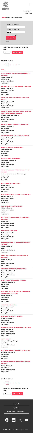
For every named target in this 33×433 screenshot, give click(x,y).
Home (4, 17)
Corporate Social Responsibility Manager (16, 327)
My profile (28, 13)
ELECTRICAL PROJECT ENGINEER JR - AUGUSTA (15, 350)
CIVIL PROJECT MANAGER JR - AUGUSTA (13, 280)
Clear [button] (7, 41)
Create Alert (18, 52)
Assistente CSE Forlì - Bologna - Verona (15, 136)
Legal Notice (16, 408)
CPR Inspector (6, 339)
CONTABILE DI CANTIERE (8, 305)
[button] (22, 5)
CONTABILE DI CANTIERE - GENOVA (11, 316)
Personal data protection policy (16, 411)
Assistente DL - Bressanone (10, 158)
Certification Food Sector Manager (13, 269)
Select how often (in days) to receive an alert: (15, 48)
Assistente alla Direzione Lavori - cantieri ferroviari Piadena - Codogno (16, 112)
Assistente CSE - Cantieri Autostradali (14, 124)
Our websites (16, 404)
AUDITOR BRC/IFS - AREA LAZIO (10, 183)
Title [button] (2, 69)
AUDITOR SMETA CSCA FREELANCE (11, 206)
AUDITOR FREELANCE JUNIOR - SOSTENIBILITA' (16, 194)
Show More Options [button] (13, 35)
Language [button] (26, 11)
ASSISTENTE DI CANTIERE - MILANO (12, 147)
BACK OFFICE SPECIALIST (9, 231)
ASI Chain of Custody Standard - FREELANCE (16, 86)
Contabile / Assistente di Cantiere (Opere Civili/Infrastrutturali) (15, 292)
